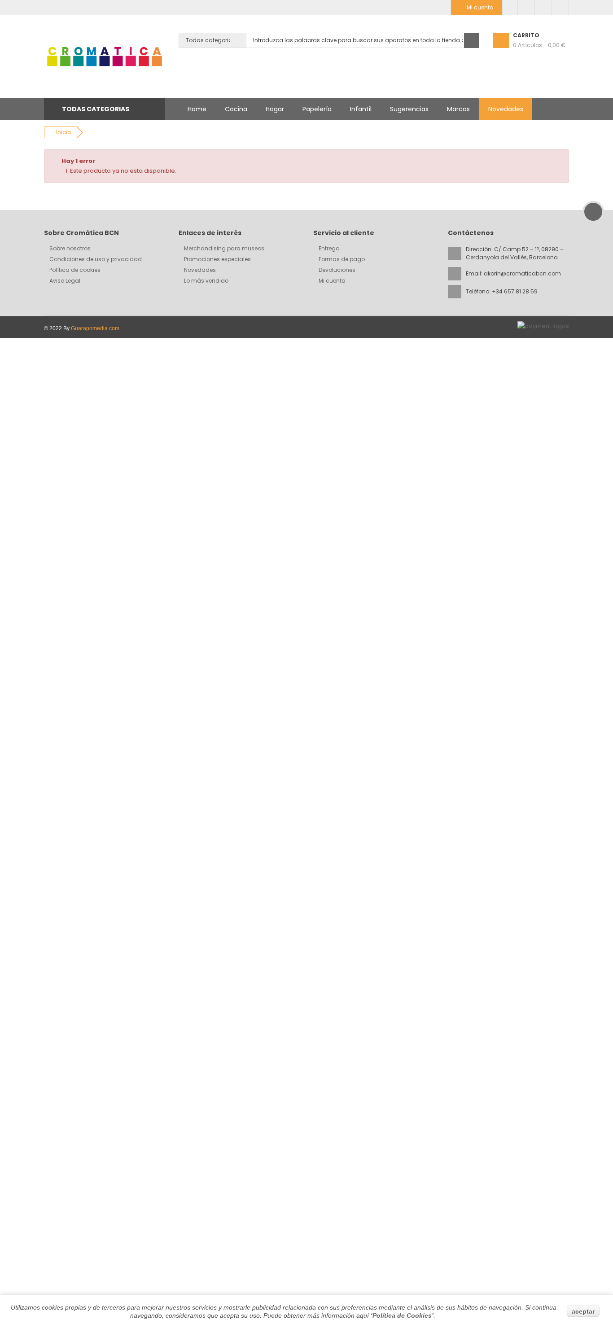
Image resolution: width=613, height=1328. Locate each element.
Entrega (329, 248)
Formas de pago (342, 259)
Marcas (458, 109)
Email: (513, 273)
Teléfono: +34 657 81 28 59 (502, 291)
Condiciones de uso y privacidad (95, 259)
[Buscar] (471, 40)
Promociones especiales (217, 259)
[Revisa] (543, 7)
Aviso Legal (64, 280)
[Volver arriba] (593, 211)
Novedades (505, 109)
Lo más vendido (206, 280)
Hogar (275, 109)
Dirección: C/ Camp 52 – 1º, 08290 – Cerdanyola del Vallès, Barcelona (515, 253)
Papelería (317, 109)
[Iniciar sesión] (560, 7)
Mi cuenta (332, 280)
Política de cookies (75, 270)
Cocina (236, 109)
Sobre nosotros (70, 248)
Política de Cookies (402, 1315)
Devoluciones (337, 270)
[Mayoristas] (510, 7)
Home (197, 109)
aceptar (583, 1311)
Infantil (361, 109)
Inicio (63, 132)
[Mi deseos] (526, 7)
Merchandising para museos (224, 248)
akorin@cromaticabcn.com (522, 273)
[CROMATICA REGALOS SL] (104, 56)
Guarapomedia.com (95, 328)
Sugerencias (409, 109)
